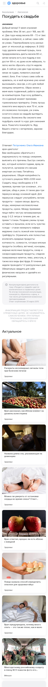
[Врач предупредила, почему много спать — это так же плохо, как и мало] (24, 615)
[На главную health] (18, 3)
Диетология (23, 12)
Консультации (8, 12)
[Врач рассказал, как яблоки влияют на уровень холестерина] (24, 402)
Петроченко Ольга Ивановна (28, 145)
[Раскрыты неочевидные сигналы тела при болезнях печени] (24, 359)
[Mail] (9, 3)
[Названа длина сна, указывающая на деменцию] (24, 445)
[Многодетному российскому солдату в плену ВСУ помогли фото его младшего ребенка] (24, 658)
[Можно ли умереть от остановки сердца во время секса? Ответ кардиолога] (24, 487)
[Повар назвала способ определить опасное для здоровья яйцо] (24, 573)
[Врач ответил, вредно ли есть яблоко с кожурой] (24, 530)
